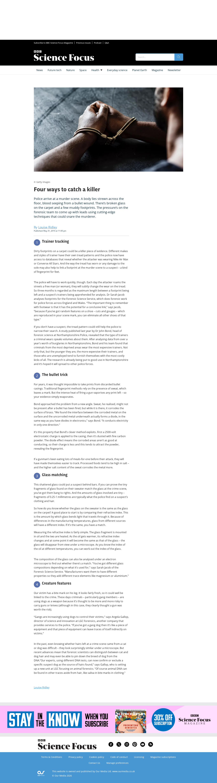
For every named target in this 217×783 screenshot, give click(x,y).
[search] (178, 57)
